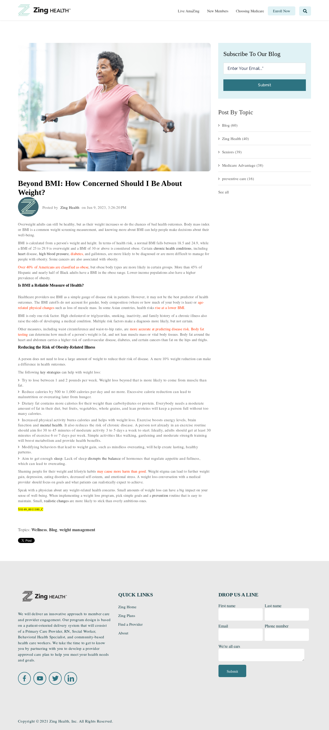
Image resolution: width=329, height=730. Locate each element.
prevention (160, 495)
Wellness (39, 529)
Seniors (232, 151)
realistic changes (56, 500)
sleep (58, 458)
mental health (51, 424)
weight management (77, 529)
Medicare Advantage (242, 165)
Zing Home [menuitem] (127, 606)
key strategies (50, 372)
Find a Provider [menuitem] (130, 624)
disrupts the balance (104, 458)
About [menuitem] (123, 632)
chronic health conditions (172, 248)
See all (223, 191)
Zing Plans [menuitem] (126, 615)
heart (21, 253)
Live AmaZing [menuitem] (188, 10)
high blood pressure (54, 253)
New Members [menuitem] (217, 10)
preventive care (238, 178)
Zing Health (69, 207)
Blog (53, 529)
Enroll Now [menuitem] (281, 10)
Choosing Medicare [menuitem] (250, 10)
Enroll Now (293, 721)
